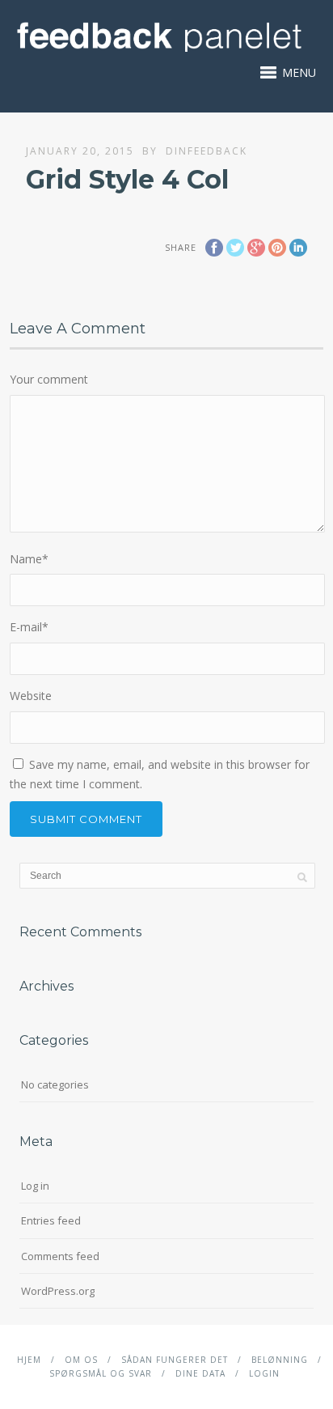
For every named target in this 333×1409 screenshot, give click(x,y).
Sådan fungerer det (174, 1359)
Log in (35, 1185)
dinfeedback (206, 151)
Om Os (81, 1359)
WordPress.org (58, 1291)
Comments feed (60, 1256)
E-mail (29, 626)
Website (31, 695)
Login (264, 1373)
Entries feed (51, 1220)
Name (29, 559)
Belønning (279, 1359)
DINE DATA (200, 1373)
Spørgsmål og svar (100, 1373)
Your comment (49, 379)
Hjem (29, 1359)
